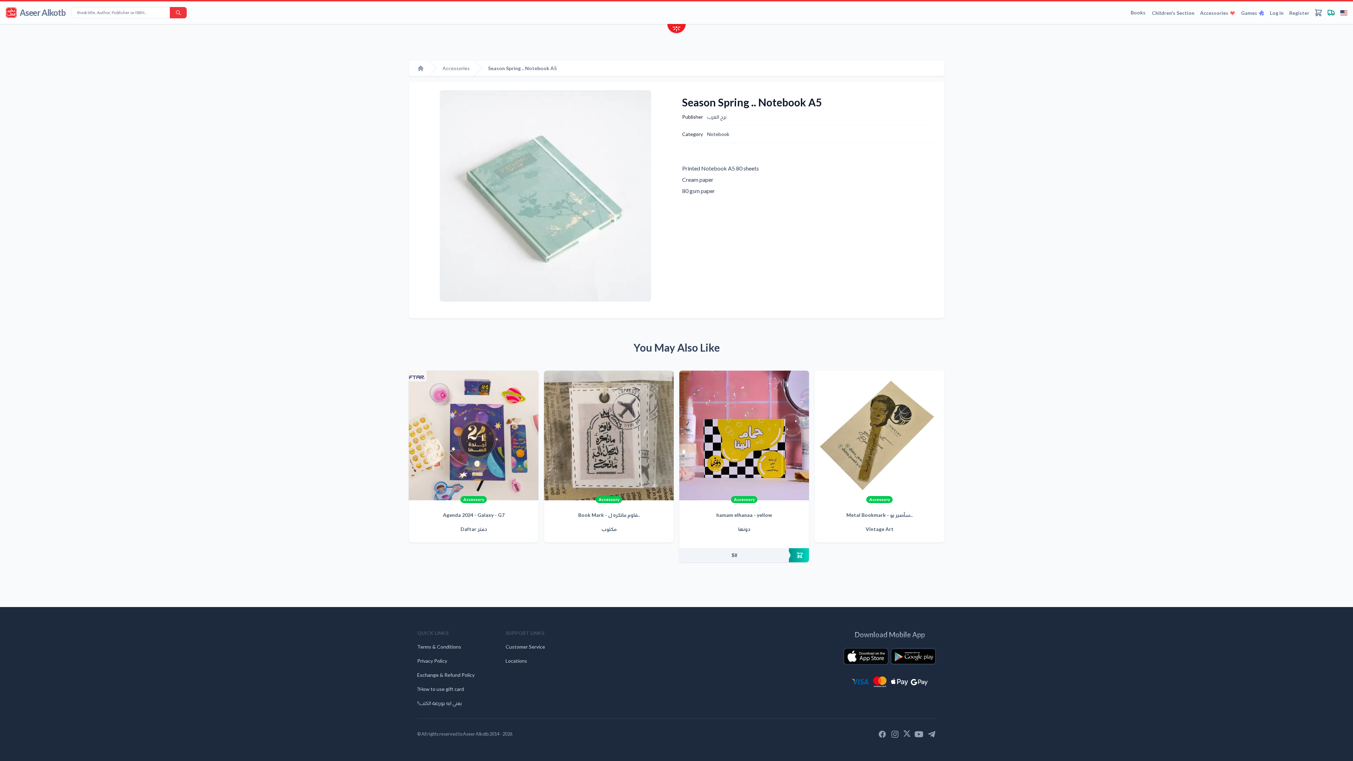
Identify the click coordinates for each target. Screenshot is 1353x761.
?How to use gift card (440, 689)
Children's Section (1173, 13)
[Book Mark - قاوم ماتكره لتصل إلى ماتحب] (609, 435)
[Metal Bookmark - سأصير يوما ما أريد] (879, 435)
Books (1138, 13)
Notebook (718, 134)
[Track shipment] (1331, 13)
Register (1299, 13)
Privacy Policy (432, 661)
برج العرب (717, 117)
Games (1249, 13)
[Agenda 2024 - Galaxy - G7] (473, 435)
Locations (516, 661)
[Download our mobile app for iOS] (866, 656)
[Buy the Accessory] (744, 555)
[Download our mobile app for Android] (913, 656)
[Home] (420, 68)
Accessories (1214, 13)
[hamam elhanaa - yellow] (744, 435)
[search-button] (178, 12)
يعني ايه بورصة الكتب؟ (439, 703)
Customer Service (525, 647)
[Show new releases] (676, 29)
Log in (1277, 13)
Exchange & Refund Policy (446, 675)
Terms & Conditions (439, 647)
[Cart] (1318, 13)
